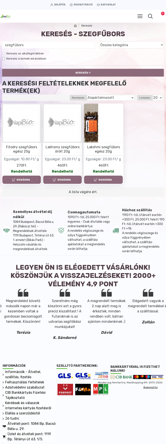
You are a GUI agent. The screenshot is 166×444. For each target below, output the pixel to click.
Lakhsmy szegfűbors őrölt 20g (63, 149)
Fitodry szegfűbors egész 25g (21, 149)
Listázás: (145, 97)
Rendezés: (78, 97)
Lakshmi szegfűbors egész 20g (103, 149)
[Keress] (150, 16)
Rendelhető (21, 171)
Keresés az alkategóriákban (25, 53)
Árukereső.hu (150, 387)
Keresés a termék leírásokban (26, 58)
